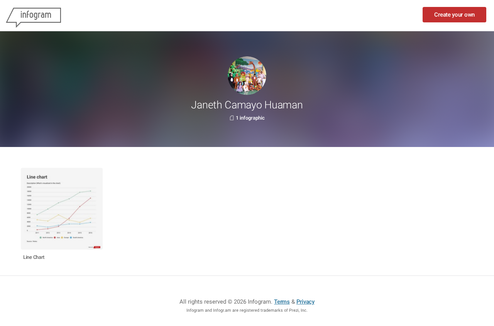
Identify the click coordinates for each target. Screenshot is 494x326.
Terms (282, 301)
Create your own (454, 14)
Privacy (305, 301)
